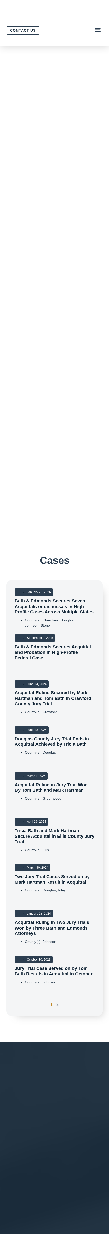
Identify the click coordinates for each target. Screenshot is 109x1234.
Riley (62, 890)
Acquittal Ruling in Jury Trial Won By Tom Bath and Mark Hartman (51, 787)
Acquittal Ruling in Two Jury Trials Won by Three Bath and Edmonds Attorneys (52, 928)
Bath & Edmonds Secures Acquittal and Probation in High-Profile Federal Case (53, 652)
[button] (98, 30)
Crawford (50, 712)
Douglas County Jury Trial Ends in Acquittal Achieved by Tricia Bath (52, 741)
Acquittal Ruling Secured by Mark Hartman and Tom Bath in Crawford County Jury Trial (53, 698)
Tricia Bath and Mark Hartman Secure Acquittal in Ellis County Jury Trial (54, 836)
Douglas (67, 620)
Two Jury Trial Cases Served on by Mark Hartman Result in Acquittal (52, 879)
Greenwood (52, 798)
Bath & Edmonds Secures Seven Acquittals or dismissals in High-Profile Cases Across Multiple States (54, 606)
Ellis (46, 850)
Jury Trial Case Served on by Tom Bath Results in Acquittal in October (54, 971)
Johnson (32, 625)
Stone (45, 625)
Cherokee (50, 620)
